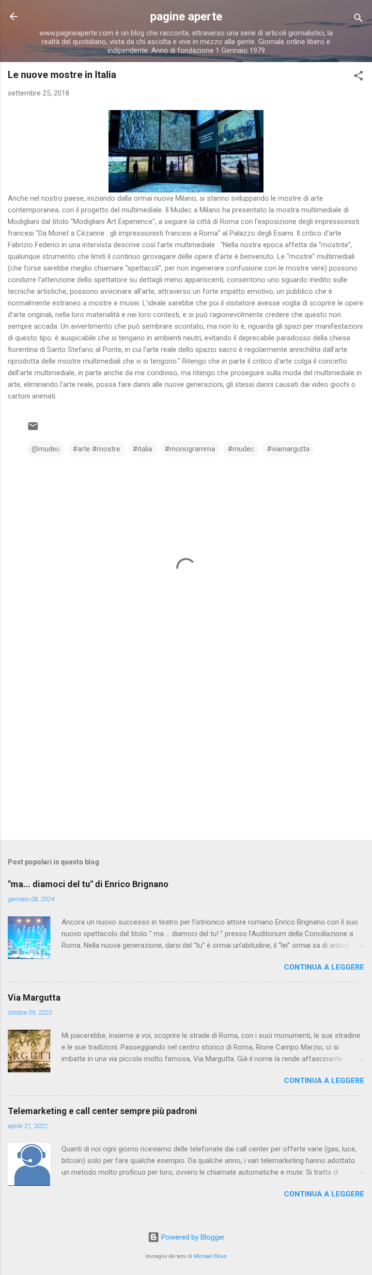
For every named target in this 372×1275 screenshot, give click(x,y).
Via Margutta (34, 997)
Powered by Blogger (192, 1237)
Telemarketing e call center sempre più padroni (102, 1111)
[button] (358, 77)
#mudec (241, 449)
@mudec (45, 449)
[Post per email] (33, 429)
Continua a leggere (324, 967)
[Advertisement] (186, 756)
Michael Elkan (210, 1256)
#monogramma (190, 449)
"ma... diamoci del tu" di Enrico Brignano (88, 884)
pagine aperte (186, 16)
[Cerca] (358, 19)
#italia (142, 449)
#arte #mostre (96, 449)
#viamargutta (288, 449)
